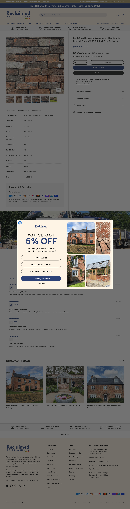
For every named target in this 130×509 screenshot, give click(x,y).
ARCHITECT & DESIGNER (41, 271)
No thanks (41, 283)
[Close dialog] (20, 222)
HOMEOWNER (41, 258)
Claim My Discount (41, 278)
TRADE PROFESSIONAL (41, 265)
